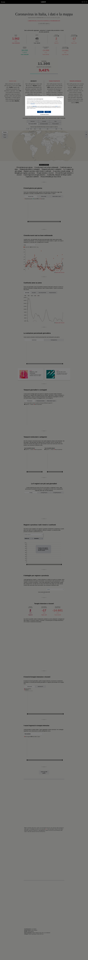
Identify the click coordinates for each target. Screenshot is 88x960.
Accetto (47, 111)
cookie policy (33, 103)
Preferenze (40, 111)
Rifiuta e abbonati (59, 97)
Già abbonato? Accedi (44, 114)
